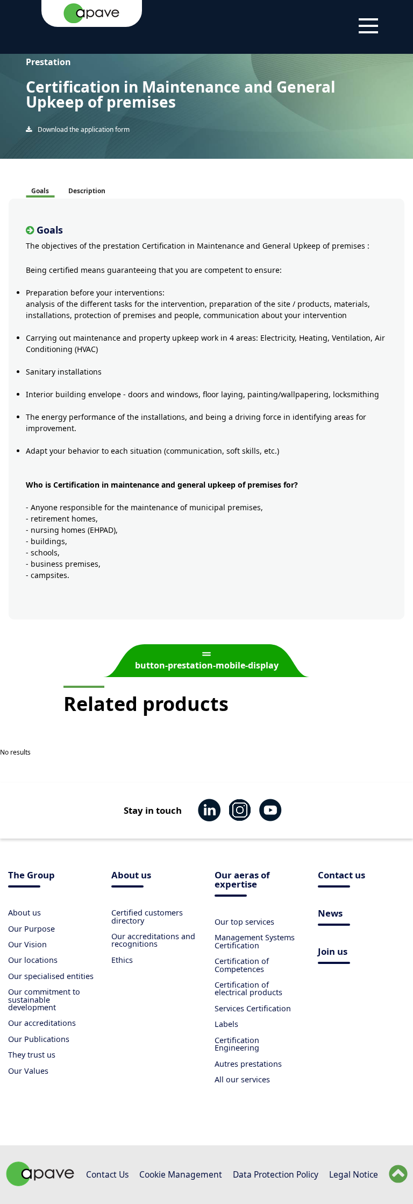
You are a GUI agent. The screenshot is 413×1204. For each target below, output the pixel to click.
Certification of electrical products (248, 988)
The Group (31, 876)
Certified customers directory (147, 916)
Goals (40, 190)
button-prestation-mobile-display (207, 665)
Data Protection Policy (275, 1174)
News (330, 914)
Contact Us (107, 1174)
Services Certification (253, 1008)
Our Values (28, 1071)
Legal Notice (353, 1174)
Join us (332, 952)
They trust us (31, 1055)
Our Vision (27, 944)
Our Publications (38, 1039)
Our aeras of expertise (242, 880)
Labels (226, 1024)
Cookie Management (180, 1174)
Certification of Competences (242, 965)
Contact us (341, 876)
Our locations (33, 960)
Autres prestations (248, 1064)
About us (24, 912)
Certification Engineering (237, 1044)
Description (86, 190)
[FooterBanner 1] (40, 1183)
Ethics (122, 960)
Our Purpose (31, 929)
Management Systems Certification (255, 941)
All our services (242, 1079)
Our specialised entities (51, 976)
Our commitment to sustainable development (44, 999)
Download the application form (83, 129)
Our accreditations (42, 1023)
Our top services (244, 922)
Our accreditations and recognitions (153, 940)
